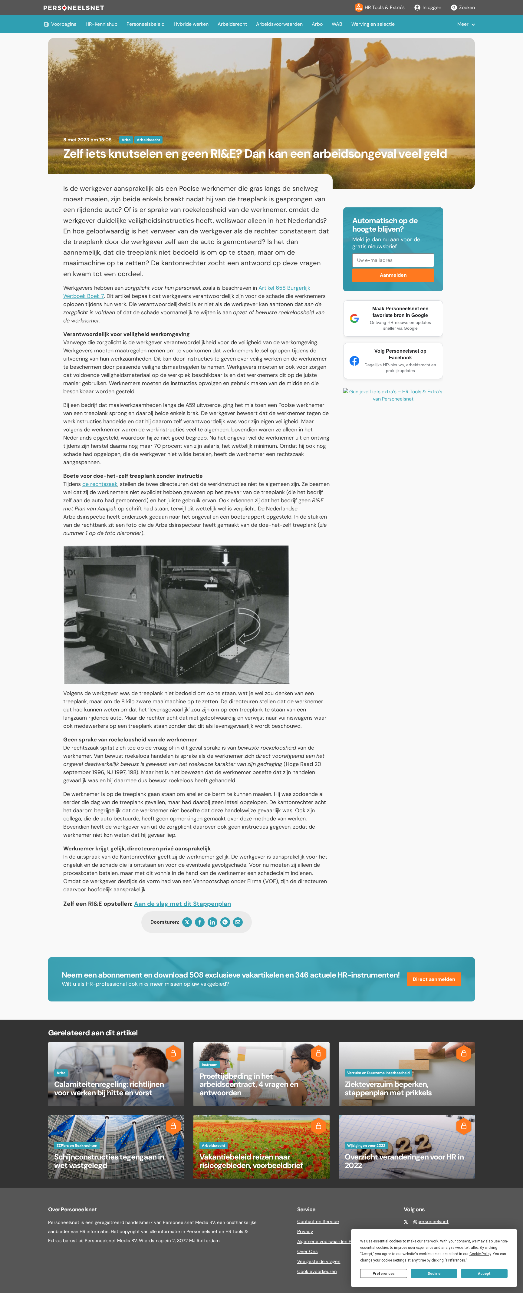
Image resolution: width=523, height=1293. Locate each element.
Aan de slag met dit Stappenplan (182, 904)
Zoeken (467, 7)
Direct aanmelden (434, 979)
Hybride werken (191, 24)
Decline (434, 1274)
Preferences (384, 1274)
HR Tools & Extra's (385, 7)
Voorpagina (64, 24)
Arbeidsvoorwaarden (279, 24)
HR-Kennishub (101, 24)
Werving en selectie (373, 24)
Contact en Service (318, 1222)
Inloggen (432, 7)
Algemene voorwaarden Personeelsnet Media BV (349, 1242)
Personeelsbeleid (146, 24)
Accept (484, 1274)
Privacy (305, 1232)
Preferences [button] (455, 1260)
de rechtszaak (99, 484)
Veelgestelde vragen (318, 1261)
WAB (337, 24)
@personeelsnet (431, 1222)
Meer (463, 24)
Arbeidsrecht (232, 24)
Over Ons (307, 1251)
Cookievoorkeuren (317, 1271)
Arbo (317, 24)
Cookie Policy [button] (480, 1254)
